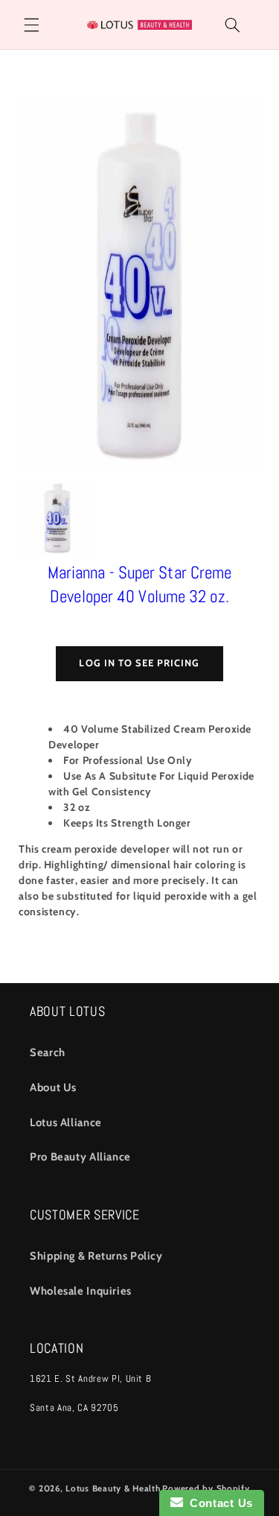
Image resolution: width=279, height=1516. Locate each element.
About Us (53, 1087)
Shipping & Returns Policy (96, 1256)
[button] (31, 24)
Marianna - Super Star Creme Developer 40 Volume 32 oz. (140, 584)
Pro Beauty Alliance (80, 1156)
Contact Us (218, 1503)
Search (47, 1052)
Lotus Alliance (66, 1122)
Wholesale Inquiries (81, 1291)
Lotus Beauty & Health (112, 1488)
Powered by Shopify (205, 1488)
